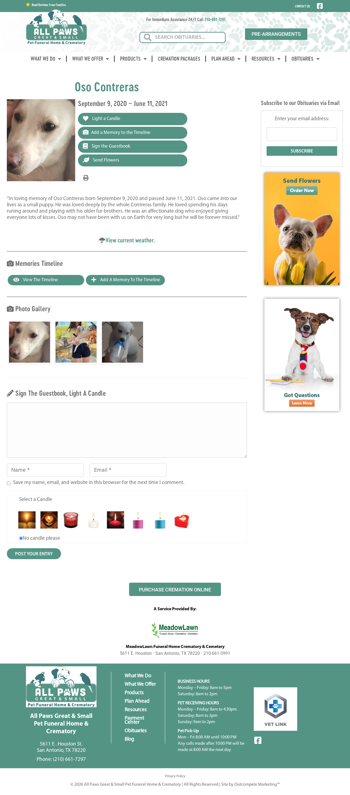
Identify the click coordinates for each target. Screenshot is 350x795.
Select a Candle (35, 499)
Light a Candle (105, 118)
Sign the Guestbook (110, 146)
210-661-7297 (215, 19)
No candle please (41, 538)
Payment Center (134, 720)
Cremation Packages (179, 58)
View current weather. (130, 240)
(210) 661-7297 (69, 759)
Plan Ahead (223, 58)
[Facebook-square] (258, 740)
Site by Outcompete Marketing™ (250, 784)
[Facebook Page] (319, 6)
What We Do (43, 58)
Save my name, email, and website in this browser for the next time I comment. (98, 482)
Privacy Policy (175, 776)
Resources (263, 58)
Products (130, 58)
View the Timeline (40, 280)
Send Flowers (105, 160)
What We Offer (87, 58)
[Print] (85, 178)
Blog (129, 739)
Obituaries (302, 58)
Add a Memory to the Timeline (120, 132)
